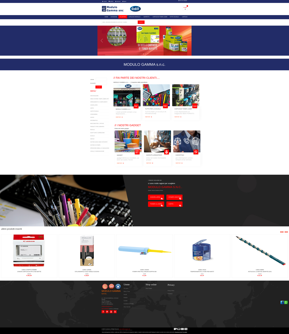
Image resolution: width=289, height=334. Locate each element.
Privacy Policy (171, 290)
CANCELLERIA (94, 105)
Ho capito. (184, 332)
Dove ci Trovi (127, 291)
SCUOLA (92, 135)
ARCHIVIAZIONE (94, 95)
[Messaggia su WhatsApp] (286, 302)
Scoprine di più (178, 332)
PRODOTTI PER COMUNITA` (97, 126)
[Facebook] (282, 302)
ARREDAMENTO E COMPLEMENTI (98, 102)
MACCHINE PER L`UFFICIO (97, 123)
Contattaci (170, 293)
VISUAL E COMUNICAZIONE (97, 151)
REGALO (92, 129)
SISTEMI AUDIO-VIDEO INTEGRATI (99, 142)
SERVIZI (92, 138)
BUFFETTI (146, 16)
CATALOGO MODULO (134, 16)
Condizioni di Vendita (129, 303)
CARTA (92, 108)
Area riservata (127, 306)
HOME (106, 16)
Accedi (125, 294)
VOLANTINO (123, 16)
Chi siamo (126, 288)
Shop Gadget (149, 288)
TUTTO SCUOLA (174, 16)
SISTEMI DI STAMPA (95, 145)
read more (118, 117)
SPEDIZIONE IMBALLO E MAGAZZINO (99, 148)
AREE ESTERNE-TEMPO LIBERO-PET (99, 98)
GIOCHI (92, 117)
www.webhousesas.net (124, 329)
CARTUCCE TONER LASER (160, 16)
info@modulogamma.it (107, 306)
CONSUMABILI (94, 114)
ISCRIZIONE (114, 16)
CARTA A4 (184, 16)
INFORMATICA (94, 120)
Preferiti (125, 297)
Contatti (125, 300)
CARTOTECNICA (94, 111)
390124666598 (105, 308)
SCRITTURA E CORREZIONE (97, 132)
